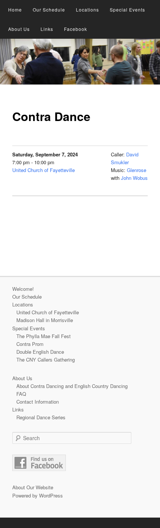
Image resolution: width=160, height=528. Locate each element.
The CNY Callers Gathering (45, 359)
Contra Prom (30, 343)
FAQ (21, 393)
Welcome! (23, 288)
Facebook (75, 29)
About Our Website (32, 487)
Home (15, 9)
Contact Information (37, 401)
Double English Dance (40, 351)
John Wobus (134, 177)
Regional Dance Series (40, 417)
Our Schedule (49, 9)
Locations (87, 9)
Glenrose (136, 170)
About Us (19, 29)
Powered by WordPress (37, 495)
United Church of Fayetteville (43, 170)
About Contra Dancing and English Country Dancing (72, 385)
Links (47, 29)
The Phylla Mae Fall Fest (43, 336)
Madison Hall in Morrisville (44, 320)
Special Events (127, 9)
